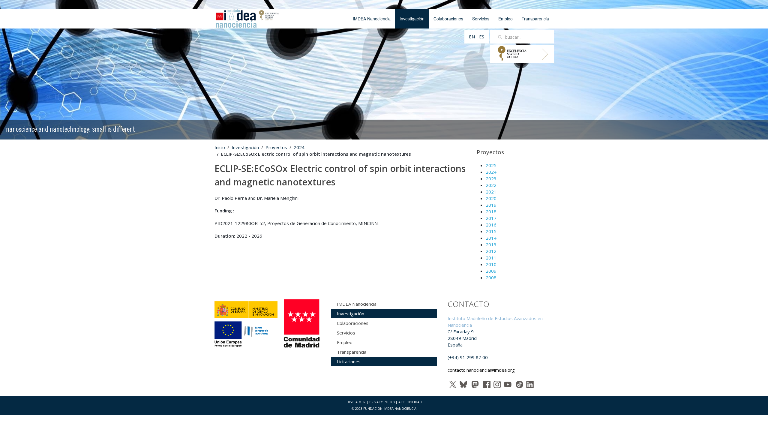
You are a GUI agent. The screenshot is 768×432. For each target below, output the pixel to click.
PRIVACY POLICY (382, 402)
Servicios (480, 19)
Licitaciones (349, 361)
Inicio (219, 147)
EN (472, 37)
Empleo (505, 19)
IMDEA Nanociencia (372, 19)
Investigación (412, 19)
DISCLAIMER (355, 402)
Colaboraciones (448, 19)
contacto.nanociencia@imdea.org (481, 370)
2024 (299, 147)
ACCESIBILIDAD (410, 402)
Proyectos (276, 147)
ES (481, 37)
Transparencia (535, 19)
